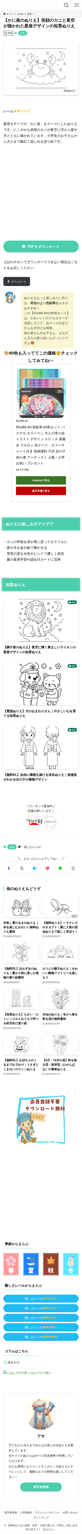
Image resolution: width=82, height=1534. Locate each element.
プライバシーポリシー (47, 1512)
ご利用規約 (26, 1512)
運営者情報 (10, 1512)
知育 (22, 33)
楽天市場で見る (41, 491)
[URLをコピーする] (73, 868)
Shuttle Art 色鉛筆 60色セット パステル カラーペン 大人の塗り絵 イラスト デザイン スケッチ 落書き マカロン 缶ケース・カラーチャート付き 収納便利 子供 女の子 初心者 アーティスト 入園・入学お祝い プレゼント (41, 445)
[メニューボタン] (76, 5)
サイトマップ (41, 1517)
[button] (9, 868)
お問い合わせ (70, 1512)
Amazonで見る (41, 480)
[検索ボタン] (66, 5)
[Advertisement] (41, 192)
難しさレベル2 (32, 847)
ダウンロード (18, 281)
